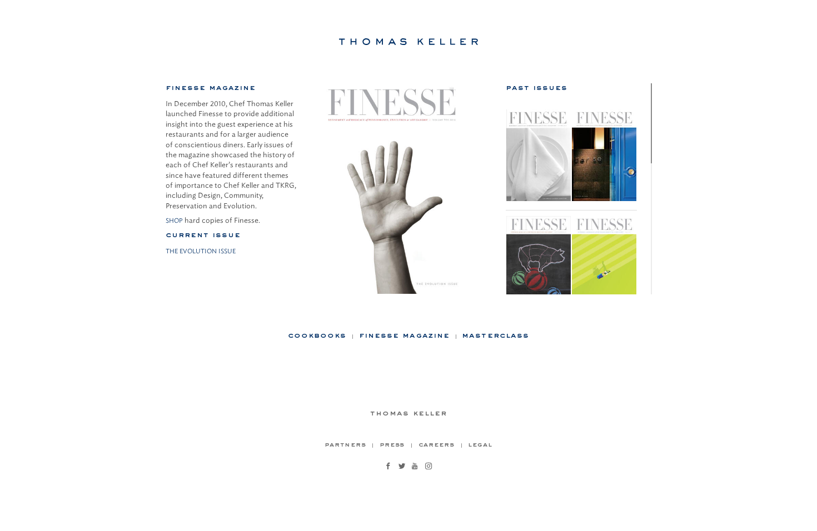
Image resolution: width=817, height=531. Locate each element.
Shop (174, 220)
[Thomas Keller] (408, 41)
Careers (437, 443)
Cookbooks (317, 334)
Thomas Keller (408, 412)
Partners (345, 443)
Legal (480, 443)
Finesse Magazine (404, 334)
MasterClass (495, 334)
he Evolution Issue (203, 251)
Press (392, 443)
